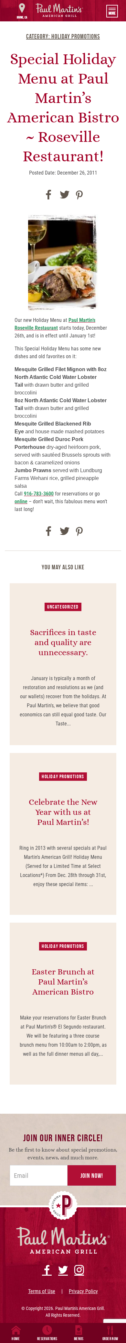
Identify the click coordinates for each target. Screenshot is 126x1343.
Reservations (47, 1338)
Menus (79, 1338)
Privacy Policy (83, 1291)
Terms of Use (41, 1291)
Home (16, 1338)
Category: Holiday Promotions (63, 36)
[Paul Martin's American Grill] (59, 10)
